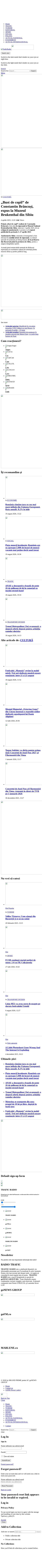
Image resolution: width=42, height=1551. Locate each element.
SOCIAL (8, 34)
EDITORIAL (10, 30)
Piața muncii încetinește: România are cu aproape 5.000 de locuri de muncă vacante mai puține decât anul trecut (22, 547)
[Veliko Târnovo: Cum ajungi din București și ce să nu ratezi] (23, 894)
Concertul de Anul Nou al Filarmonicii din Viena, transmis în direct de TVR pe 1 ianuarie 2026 (23, 791)
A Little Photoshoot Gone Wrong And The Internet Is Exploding (22, 1048)
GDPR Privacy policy (13, 1390)
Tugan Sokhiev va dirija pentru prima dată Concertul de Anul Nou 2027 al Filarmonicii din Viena (23, 752)
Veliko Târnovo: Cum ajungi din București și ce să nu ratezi (20, 917)
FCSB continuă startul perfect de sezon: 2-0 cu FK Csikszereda (20, 961)
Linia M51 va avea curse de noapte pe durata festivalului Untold (22, 1005)
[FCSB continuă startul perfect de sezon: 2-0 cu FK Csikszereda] (23, 937)
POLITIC (8, 36)
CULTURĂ (26, 640)
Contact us (9, 1388)
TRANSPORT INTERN (16, 622)
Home (7, 24)
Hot (7, 908)
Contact (8, 1426)
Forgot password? (7, 1464)
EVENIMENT (10, 40)
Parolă (3, 1452)
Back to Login (6, 1490)
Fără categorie (12, 1043)
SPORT (8, 32)
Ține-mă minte (8, 1456)
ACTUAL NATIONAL (14, 38)
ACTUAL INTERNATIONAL (16, 42)
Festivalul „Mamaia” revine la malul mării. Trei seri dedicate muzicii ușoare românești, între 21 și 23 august (23, 673)
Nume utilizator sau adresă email (12, 1446)
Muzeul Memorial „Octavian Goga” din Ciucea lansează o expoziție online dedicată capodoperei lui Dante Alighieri (22, 713)
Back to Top (5, 1398)
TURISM (8, 28)
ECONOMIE (12, 500)
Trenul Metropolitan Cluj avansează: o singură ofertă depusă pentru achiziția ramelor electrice (23, 628)
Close (3, 1400)
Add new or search (8, 1532)
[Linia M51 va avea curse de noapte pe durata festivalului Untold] (23, 981)
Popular (11, 908)
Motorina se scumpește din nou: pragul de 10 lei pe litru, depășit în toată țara (21, 1104)
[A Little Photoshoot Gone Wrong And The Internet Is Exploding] (23, 1025)
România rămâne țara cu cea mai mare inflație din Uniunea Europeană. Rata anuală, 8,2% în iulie (22, 507)
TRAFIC (8, 26)
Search (33, 71)
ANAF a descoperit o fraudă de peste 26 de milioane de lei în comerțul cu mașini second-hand (22, 588)
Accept (3, 1520)
